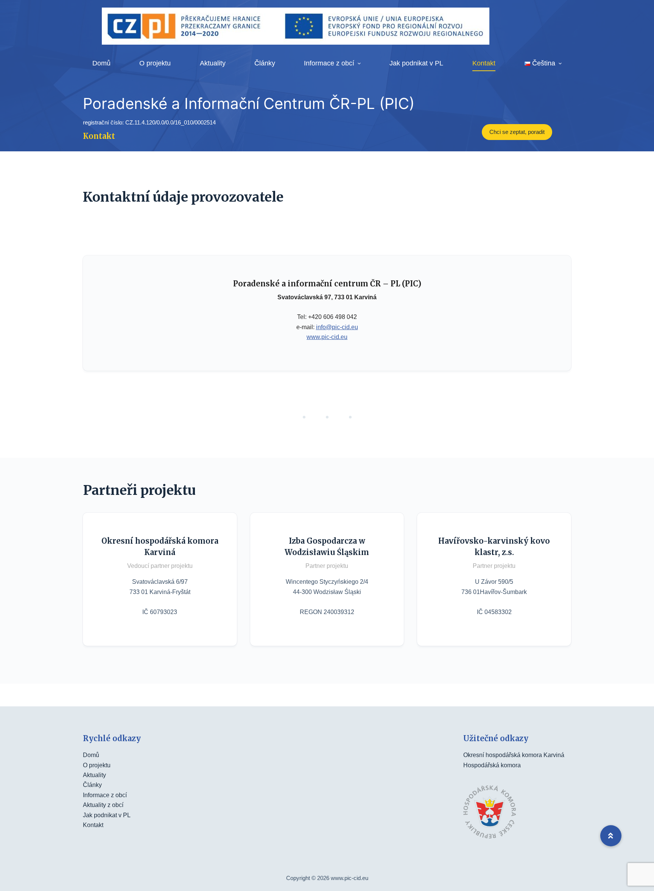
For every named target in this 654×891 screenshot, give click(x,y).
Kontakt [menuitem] (483, 63)
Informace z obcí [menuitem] (329, 63)
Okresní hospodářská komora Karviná (513, 755)
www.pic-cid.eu (327, 337)
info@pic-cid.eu (337, 327)
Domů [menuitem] (101, 63)
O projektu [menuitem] (155, 63)
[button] (610, 835)
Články (92, 785)
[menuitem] (543, 63)
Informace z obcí (105, 795)
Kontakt (93, 825)
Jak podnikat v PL (107, 815)
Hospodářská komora (492, 765)
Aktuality (94, 775)
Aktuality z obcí (103, 805)
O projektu (97, 765)
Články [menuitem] (264, 63)
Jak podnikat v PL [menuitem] (416, 63)
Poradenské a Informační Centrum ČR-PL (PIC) (248, 103)
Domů (91, 755)
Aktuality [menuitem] (213, 63)
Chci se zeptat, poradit (517, 132)
